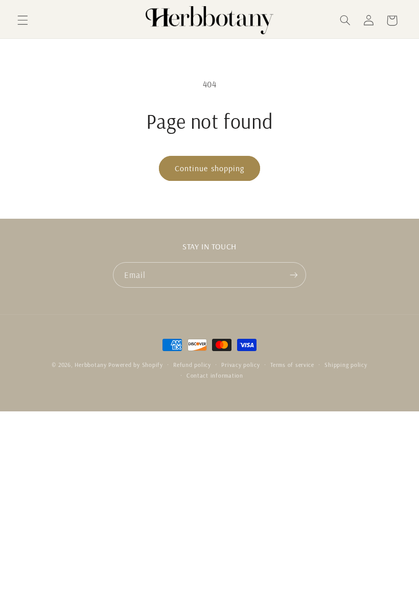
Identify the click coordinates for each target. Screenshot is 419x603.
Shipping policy (345, 364)
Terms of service (292, 364)
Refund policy (192, 364)
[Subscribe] (294, 274)
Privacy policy (240, 364)
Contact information (215, 375)
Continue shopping (209, 168)
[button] (22, 20)
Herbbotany (90, 364)
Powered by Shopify (135, 364)
